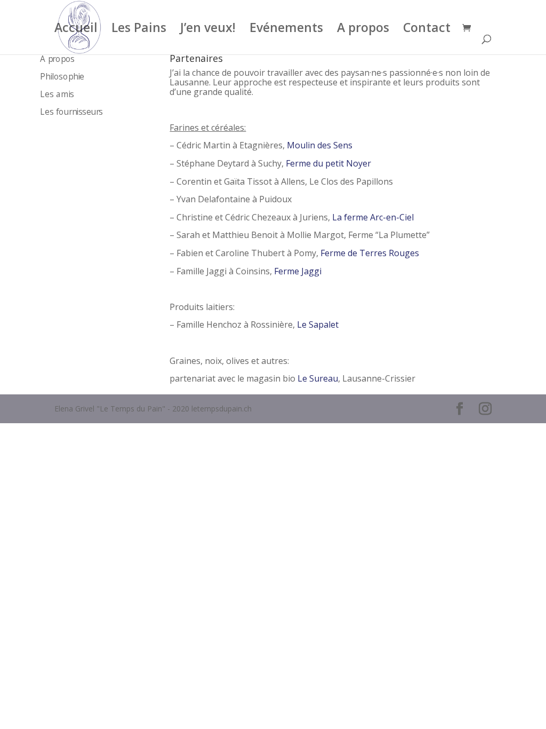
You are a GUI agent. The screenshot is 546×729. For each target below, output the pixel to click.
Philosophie (63, 77)
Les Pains (138, 29)
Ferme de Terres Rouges (369, 253)
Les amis (58, 95)
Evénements (286, 29)
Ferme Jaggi (298, 271)
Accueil (76, 29)
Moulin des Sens (319, 145)
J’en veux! (208, 29)
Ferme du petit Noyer (328, 163)
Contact (427, 29)
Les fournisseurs (72, 112)
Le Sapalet (318, 324)
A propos (363, 29)
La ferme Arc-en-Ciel (373, 217)
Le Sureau (318, 378)
